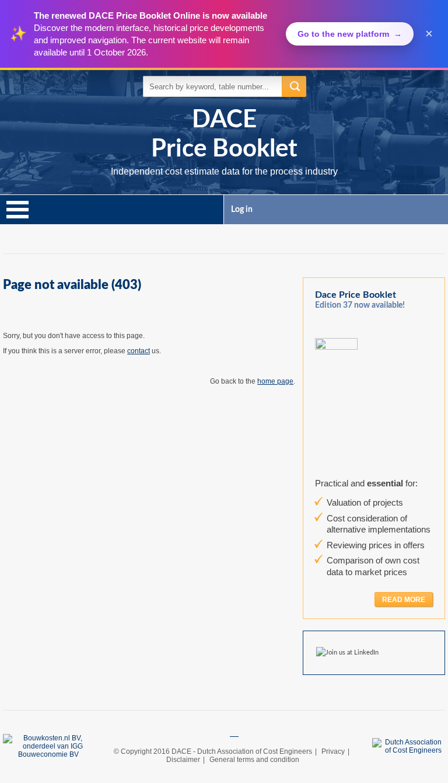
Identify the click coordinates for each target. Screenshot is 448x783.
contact (138, 351)
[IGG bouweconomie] (234, 733)
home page (275, 381)
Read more (403, 600)
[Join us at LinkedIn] (350, 652)
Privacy (333, 751)
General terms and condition (254, 760)
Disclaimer (183, 760)
